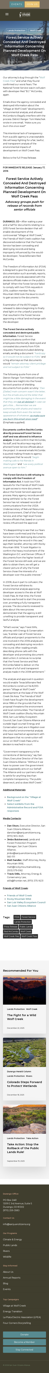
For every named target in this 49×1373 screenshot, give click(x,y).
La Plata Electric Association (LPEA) (22, 1317)
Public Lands (10, 1245)
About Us (8, 1272)
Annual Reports (11, 1277)
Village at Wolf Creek (14, 1305)
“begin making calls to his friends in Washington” (21, 460)
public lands (26, 926)
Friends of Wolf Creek (19, 895)
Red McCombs (11, 931)
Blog (5, 1283)
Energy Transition (12, 1311)
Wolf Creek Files (11, 936)
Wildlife (7, 1257)
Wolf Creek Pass (29, 936)
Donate (24, 1334)
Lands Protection (16, 30)
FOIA (16, 917)
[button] (7, 14)
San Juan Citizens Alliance (21, 906)
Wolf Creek (35, 30)
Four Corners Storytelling (17, 1323)
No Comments (35, 62)
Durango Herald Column (19, 1071)
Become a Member (24, 1342)
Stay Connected (24, 1349)
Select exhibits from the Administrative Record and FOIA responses (25, 807)
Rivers (29, 1076)
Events (6, 1289)
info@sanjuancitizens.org (16, 1224)
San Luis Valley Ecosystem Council (26, 902)
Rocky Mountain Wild (19, 899)
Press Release (10, 926)
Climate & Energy (12, 1239)
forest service (28, 917)
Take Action (32, 1138)
